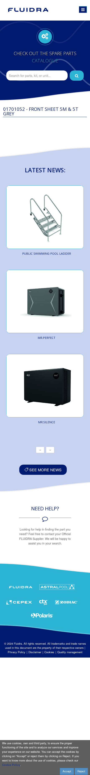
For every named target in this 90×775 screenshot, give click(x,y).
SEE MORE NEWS (45, 469)
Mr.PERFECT (46, 338)
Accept (67, 771)
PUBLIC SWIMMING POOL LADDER (46, 253)
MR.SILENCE (46, 422)
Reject (81, 771)
